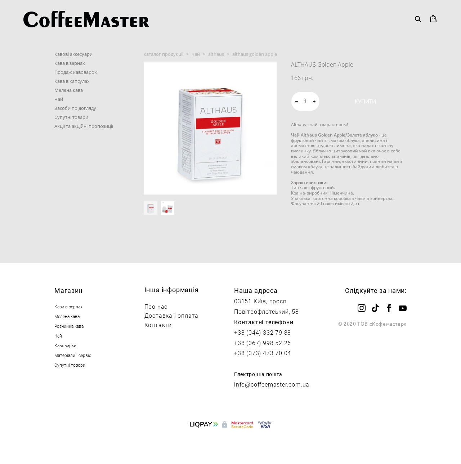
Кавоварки (65, 345)
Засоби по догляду (75, 108)
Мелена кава (68, 90)
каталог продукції (163, 54)
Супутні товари (71, 117)
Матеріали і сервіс (72, 355)
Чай (58, 99)
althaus (216, 54)
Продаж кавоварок (75, 72)
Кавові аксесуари (73, 54)
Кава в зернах (69, 63)
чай (196, 54)
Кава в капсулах (72, 81)
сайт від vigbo (230, 447)
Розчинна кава (69, 326)
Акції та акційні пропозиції (83, 126)
